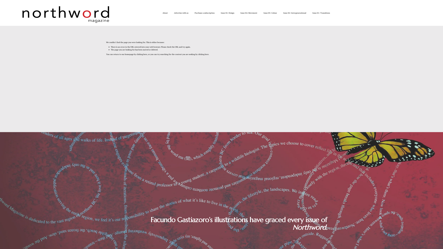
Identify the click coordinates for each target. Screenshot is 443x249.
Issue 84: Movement (248, 13)
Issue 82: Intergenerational (294, 13)
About (165, 13)
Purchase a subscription (205, 13)
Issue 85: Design (227, 13)
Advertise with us (181, 13)
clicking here (141, 54)
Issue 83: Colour (270, 13)
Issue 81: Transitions (321, 13)
